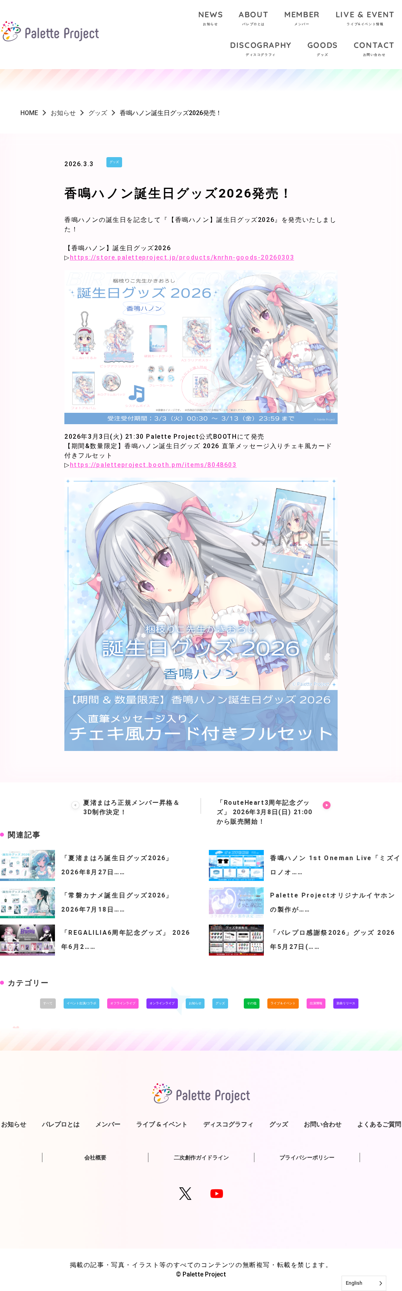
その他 (251, 1003)
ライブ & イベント (162, 1124)
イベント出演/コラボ (81, 1003)
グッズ (114, 162)
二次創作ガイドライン (201, 1157)
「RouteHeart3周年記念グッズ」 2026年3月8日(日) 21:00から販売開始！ (264, 812)
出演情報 (316, 1003)
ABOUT (254, 17)
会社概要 (95, 1157)
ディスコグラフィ (228, 1124)
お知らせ (195, 1003)
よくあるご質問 (379, 1124)
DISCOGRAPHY (261, 48)
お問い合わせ (323, 1124)
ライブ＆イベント (283, 1003)
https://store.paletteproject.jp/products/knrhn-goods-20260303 (182, 257)
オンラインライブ (162, 1003)
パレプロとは (61, 1124)
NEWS (210, 17)
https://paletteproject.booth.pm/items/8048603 (153, 465)
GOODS (322, 48)
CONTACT (374, 48)
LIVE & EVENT (365, 17)
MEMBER (302, 17)
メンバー (108, 1124)
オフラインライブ (122, 1003)
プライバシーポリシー (307, 1157)
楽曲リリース (345, 1003)
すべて (48, 1003)
